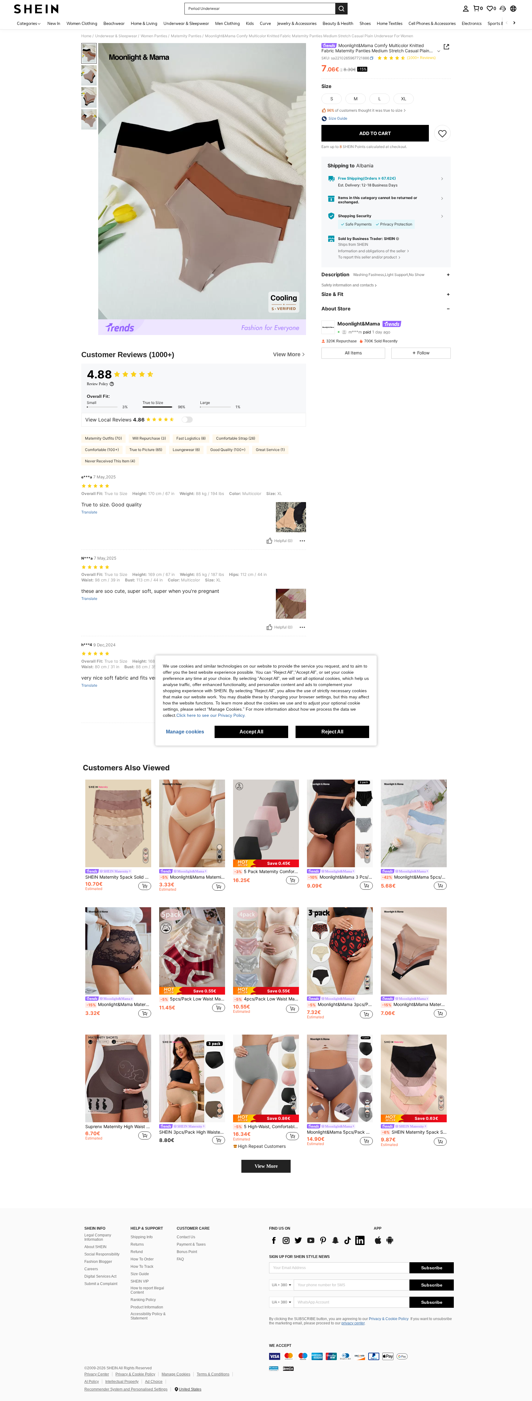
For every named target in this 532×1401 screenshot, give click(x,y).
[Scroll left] (507, 23)
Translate (89, 512)
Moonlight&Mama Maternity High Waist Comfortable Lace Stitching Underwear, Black (119, 1004)
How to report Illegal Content (147, 1290)
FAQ (180, 1259)
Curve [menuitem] (265, 23)
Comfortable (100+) (102, 449)
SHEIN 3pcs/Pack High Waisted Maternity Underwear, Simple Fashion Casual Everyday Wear (192, 1132)
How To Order (142, 1259)
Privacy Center (96, 1374)
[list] (318, 1240)
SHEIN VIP (140, 1281)
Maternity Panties (186, 36)
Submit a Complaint (100, 1284)
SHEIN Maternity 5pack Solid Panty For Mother (118, 877)
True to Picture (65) (145, 449)
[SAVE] (442, 133)
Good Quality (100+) (227, 449)
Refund (137, 1252)
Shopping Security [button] (354, 216)
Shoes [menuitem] (365, 23)
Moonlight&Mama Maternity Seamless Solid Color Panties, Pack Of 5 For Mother (414, 1004)
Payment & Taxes (191, 1244)
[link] (478, 8)
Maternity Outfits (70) (103, 438)
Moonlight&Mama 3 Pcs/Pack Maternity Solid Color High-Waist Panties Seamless (340, 877)
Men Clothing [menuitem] (227, 23)
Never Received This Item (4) (110, 461)
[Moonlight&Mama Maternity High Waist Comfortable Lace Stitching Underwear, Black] (118, 951)
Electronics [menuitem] (472, 23)
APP (377, 1229)
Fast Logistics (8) (191, 438)
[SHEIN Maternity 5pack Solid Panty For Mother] (118, 823)
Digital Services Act (100, 1276)
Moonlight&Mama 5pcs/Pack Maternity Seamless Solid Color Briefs (340, 1132)
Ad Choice (154, 1381)
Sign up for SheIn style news (299, 1257)
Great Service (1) (270, 449)
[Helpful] (269, 541)
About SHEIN (95, 1247)
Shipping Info (142, 1237)
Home (86, 36)
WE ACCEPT (280, 1346)
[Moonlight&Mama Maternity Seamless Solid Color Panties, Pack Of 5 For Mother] (414, 951)
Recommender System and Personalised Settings (125, 1389)
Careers (91, 1269)
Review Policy (97, 384)
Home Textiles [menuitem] (389, 23)
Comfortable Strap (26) (235, 438)
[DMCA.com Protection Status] (288, 1368)
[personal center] (466, 8)
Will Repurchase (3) (149, 438)
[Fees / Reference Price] (341, 70)
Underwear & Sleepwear (116, 36)
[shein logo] (36, 8)
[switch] (187, 420)
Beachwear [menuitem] (114, 23)
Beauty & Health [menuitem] (338, 23)
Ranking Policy (143, 1300)
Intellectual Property (122, 1381)
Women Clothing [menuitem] (81, 23)
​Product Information (147, 1307)
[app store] (378, 1243)
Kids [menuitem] (250, 23)
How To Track (142, 1266)
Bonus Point (187, 1252)
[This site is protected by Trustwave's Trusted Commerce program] (273, 1368)
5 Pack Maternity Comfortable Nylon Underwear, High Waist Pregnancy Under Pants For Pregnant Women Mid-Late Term (266, 871)
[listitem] (118, 838)
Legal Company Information (97, 1237)
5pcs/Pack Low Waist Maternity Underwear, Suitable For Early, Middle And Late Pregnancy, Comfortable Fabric (192, 998)
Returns (137, 1244)
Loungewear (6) (186, 449)
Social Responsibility (101, 1254)
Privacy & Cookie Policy (389, 1319)
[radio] (331, 99)
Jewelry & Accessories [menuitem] (296, 23)
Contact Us (186, 1237)
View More (266, 1166)
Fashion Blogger (98, 1261)
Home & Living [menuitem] (144, 23)
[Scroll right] (514, 23)
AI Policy (91, 1381)
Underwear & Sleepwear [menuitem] (186, 23)
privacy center (353, 1323)
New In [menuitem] (53, 23)
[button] (502, 8)
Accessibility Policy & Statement (148, 1316)
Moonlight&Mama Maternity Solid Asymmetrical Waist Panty (192, 877)
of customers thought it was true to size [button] (364, 110)
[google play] (389, 1243)
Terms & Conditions (213, 1374)
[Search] (341, 8)
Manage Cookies (176, 1374)
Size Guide (140, 1274)
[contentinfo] (361, 1356)
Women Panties (154, 36)
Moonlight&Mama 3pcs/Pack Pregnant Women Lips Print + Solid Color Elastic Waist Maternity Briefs (340, 1004)
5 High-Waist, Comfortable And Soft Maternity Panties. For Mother (266, 1126)
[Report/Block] (302, 541)
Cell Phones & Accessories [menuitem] (432, 23)
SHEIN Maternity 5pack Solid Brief (414, 1132)
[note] (266, 863)
